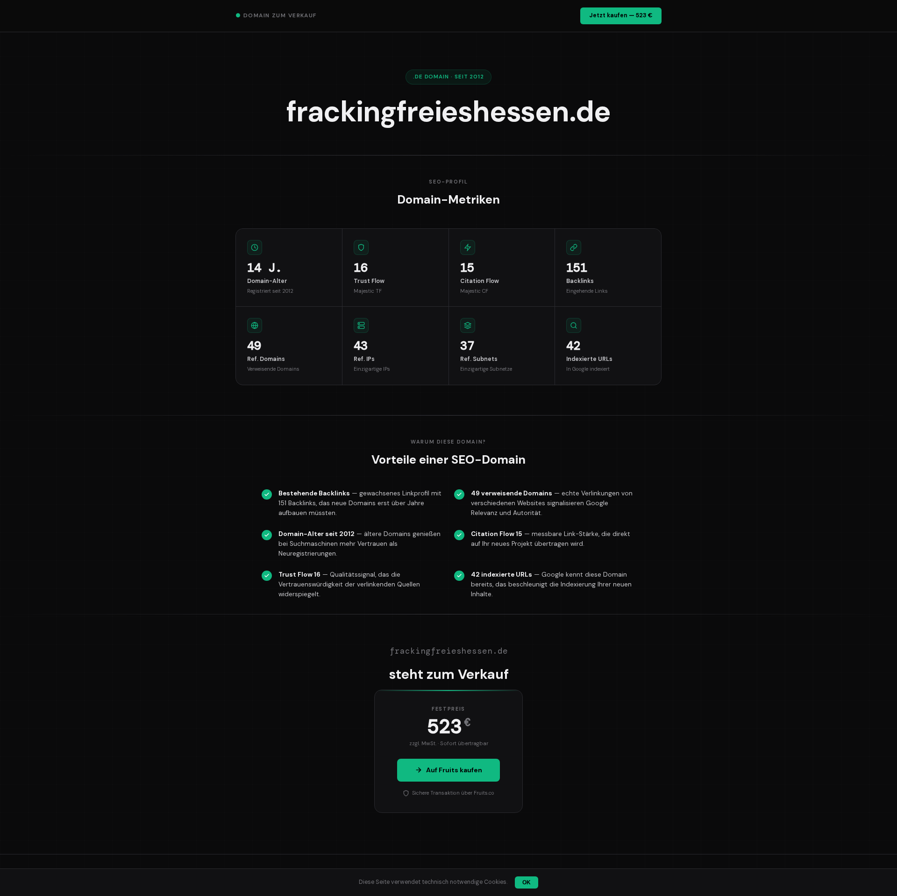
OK (526, 882)
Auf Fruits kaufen (454, 770)
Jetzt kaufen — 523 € (621, 15)
